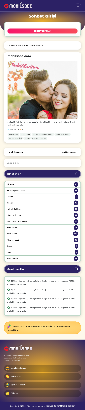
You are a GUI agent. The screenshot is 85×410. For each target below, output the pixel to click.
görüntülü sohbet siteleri (43, 134)
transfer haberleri (39, 138)
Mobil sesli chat (42, 215)
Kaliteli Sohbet (42, 209)
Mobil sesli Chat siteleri (42, 221)
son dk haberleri (15, 138)
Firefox (42, 197)
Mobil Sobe (42, 234)
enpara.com (25, 134)
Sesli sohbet (42, 259)
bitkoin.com (13, 134)
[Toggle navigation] (78, 6)
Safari (42, 252)
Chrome (42, 184)
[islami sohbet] (18, 6)
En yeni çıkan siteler (42, 190)
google (42, 203)
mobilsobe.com (16, 152)
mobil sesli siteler (63, 134)
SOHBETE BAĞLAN (42, 31)
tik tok (27, 138)
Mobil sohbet (42, 240)
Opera (42, 246)
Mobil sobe (42, 228)
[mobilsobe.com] (42, 90)
